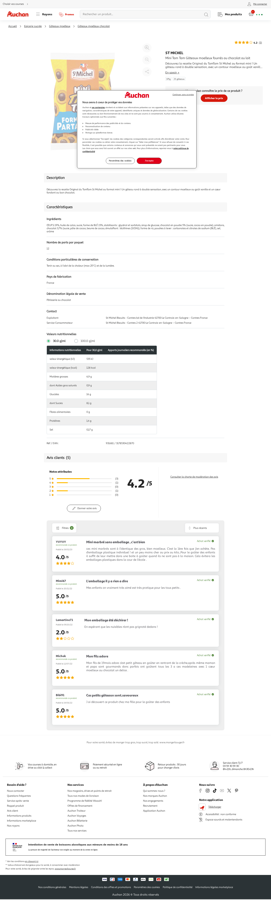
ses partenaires (98, 107)
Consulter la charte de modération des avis (194, 476)
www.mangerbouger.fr (65, 868)
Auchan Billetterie (77, 820)
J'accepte (149, 160)
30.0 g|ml (59, 341)
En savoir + (172, 72)
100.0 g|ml (88, 341)
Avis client (12, 810)
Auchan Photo (75, 825)
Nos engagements (153, 800)
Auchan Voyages (76, 815)
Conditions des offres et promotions (111, 887)
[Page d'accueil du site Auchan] (19, 14)
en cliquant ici (31, 861)
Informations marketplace (21, 820)
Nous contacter (15, 790)
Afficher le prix (214, 98)
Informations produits (19, 815)
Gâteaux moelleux (59, 26)
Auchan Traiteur (76, 810)
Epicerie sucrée (33, 26)
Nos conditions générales (52, 887)
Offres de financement (79, 805)
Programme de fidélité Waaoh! (84, 800)
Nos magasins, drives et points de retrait (89, 790)
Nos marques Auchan (155, 795)
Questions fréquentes (19, 795)
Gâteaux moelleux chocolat (94, 26)
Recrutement (150, 805)
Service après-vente (18, 800)
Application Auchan (154, 810)
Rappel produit (15, 805)
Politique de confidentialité (177, 887)
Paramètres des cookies (120, 160)
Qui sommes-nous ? (154, 790)
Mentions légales (78, 887)
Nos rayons (13, 825)
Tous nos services (76, 830)
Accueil (12, 26)
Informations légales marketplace (214, 887)
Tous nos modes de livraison (83, 795)
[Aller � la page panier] (255, 14)
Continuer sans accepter (183, 94)
